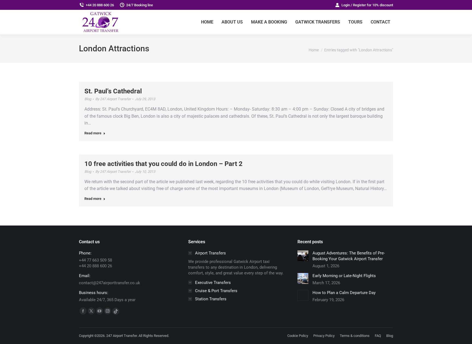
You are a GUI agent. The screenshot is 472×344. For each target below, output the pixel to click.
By (113, 99)
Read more (92, 133)
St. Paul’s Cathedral (113, 91)
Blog (87, 99)
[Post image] (302, 255)
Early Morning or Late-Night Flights (344, 275)
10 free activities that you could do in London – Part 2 (163, 164)
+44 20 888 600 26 (100, 5)
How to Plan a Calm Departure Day (344, 292)
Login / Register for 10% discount (367, 5)
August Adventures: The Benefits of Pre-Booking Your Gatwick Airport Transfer (348, 256)
